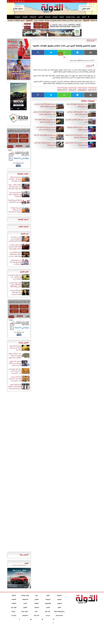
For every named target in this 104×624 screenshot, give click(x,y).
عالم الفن (47, 611)
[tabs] (8, 1)
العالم (59, 607)
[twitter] (21, 1)
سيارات (13, 611)
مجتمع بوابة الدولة (59, 611)
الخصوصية (25, 615)
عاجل (78, 17)
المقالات (14, 603)
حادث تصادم (91, 89)
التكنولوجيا (48, 603)
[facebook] (24, 1)
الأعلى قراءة (23, 342)
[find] (13, 1)
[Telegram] (77, 52)
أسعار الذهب (23, 226)
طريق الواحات (81, 89)
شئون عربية (24, 611)
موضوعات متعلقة (88, 100)
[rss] (16, 1)
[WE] (18, 69)
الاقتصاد (24, 17)
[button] (9, 578)
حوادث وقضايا (70, 17)
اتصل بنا (14, 615)
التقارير (40, 17)
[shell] (18, 49)
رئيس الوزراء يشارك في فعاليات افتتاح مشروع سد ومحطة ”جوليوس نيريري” (70, 20)
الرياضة (61, 17)
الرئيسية (59, 595)
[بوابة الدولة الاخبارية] (19, 578)
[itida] (18, 118)
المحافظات (32, 17)
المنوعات (17, 17)
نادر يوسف (89, 65)
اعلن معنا (36, 615)
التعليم (25, 607)
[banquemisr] (52, 25)
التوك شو (13, 607)
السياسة (47, 17)
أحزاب (36, 611)
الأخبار (84, 17)
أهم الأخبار (24, 271)
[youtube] (18, 1)
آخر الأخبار (24, 233)
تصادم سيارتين (61, 89)
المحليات (36, 607)
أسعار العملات (23, 219)
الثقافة (37, 603)
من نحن (48, 615)
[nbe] (52, 33)
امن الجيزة (72, 89)
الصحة (25, 603)
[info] (11, 1)
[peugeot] (18, 96)
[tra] (18, 158)
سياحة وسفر (59, 615)
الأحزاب (48, 607)
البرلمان (54, 17)
